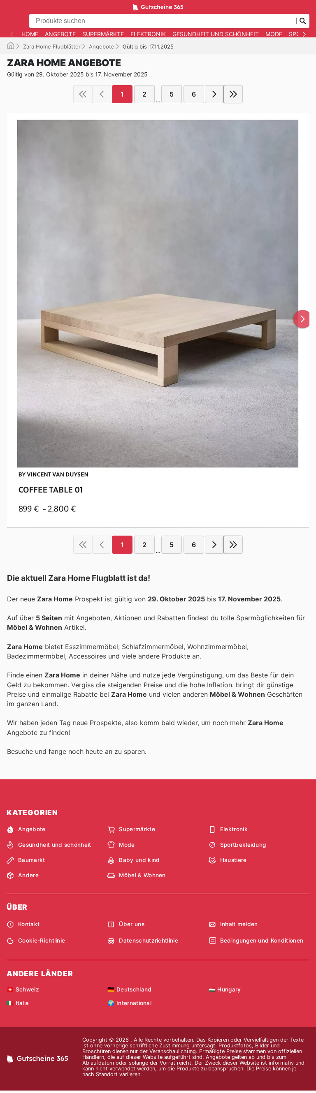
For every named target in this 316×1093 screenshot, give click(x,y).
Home (29, 34)
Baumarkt (31, 860)
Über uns (131, 924)
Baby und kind (139, 860)
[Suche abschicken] (302, 21)
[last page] (233, 94)
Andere (28, 875)
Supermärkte (103, 34)
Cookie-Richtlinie (41, 940)
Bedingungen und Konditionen (262, 940)
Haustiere (233, 860)
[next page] (214, 94)
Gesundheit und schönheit (215, 34)
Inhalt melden (239, 924)
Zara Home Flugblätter (52, 46)
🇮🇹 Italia (18, 1003)
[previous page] (101, 94)
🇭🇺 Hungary (225, 989)
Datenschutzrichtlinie (148, 940)
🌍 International (129, 1003)
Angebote (60, 34)
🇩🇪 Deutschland (129, 989)
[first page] (82, 94)
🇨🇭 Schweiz (23, 989)
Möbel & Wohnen (142, 875)
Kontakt (29, 924)
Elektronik (148, 34)
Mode (273, 34)
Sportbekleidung (243, 844)
